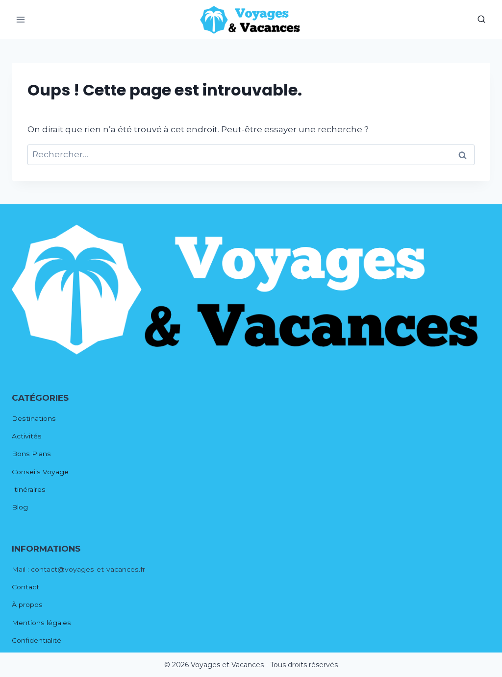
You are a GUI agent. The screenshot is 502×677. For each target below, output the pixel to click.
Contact (25, 587)
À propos (27, 604)
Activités (27, 436)
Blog (20, 507)
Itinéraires (29, 489)
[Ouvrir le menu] (21, 19)
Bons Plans (31, 454)
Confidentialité (36, 640)
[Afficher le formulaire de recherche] (481, 19)
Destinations (34, 418)
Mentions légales (41, 623)
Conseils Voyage (40, 472)
